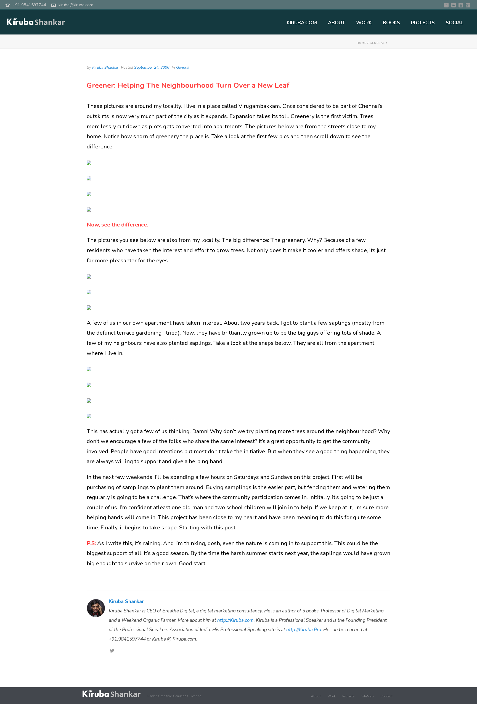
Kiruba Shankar (105, 67)
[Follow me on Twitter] (112, 651)
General (377, 43)
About (316, 696)
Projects (348, 696)
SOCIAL (454, 22)
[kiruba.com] (111, 694)
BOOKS (391, 22)
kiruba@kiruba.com (76, 5)
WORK (364, 22)
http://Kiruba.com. (236, 620)
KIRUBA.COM (302, 22)
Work (331, 696)
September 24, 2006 (151, 67)
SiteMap (367, 696)
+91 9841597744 (29, 5)
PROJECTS (423, 22)
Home (361, 43)
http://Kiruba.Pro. (304, 629)
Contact (386, 696)
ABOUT (336, 22)
